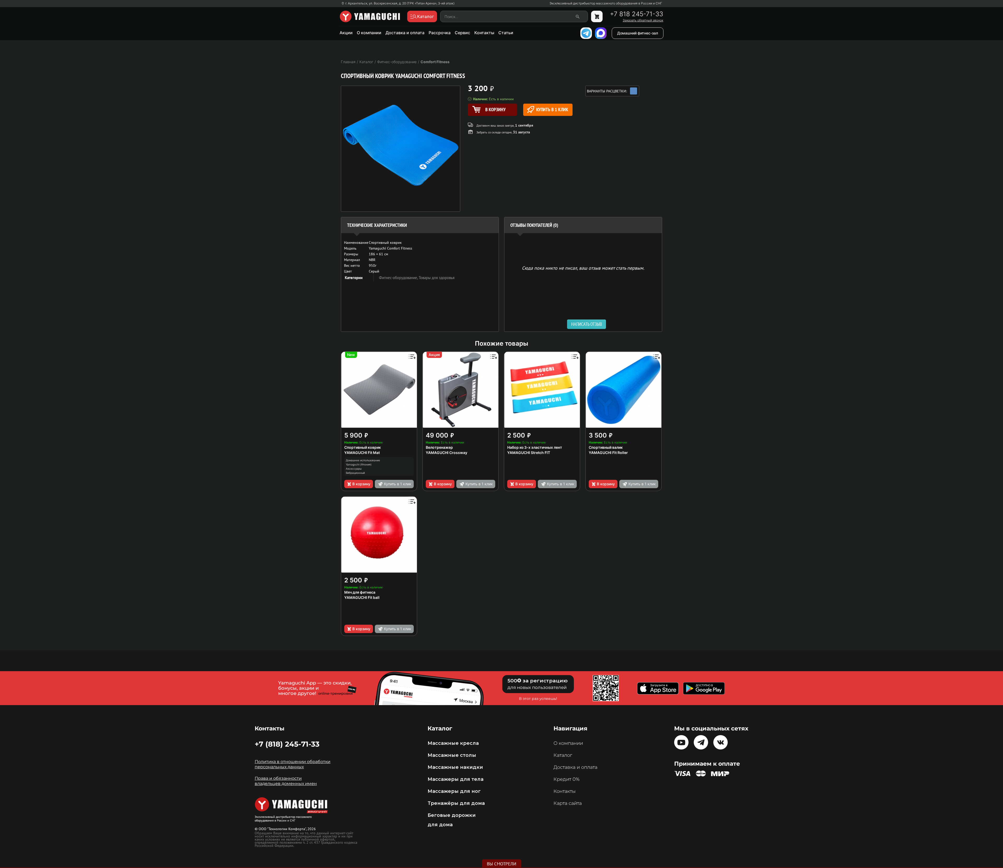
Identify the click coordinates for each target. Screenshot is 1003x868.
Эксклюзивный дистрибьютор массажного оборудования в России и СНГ (606, 3)
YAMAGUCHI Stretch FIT (528, 452)
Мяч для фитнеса (359, 592)
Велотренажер (439, 447)
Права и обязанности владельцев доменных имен (286, 781)
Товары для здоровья (436, 277)
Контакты (484, 32)
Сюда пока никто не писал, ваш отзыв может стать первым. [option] (583, 267)
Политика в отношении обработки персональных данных (292, 764)
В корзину (361, 484)
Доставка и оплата (405, 32)
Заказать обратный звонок (643, 20)
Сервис (462, 32)
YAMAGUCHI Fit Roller (608, 452)
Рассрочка (440, 32)
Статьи (505, 32)
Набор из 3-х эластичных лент (534, 447)
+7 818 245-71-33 (636, 14)
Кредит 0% (566, 779)
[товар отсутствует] (597, 16)
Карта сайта (567, 803)
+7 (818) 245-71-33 (287, 744)
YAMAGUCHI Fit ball (362, 597)
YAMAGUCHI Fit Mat (362, 452)
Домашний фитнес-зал (637, 33)
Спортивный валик (606, 447)
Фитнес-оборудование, (399, 277)
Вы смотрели (501, 864)
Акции (346, 32)
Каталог (562, 755)
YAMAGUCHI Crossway (446, 452)
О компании (369, 32)
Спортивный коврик (362, 447)
